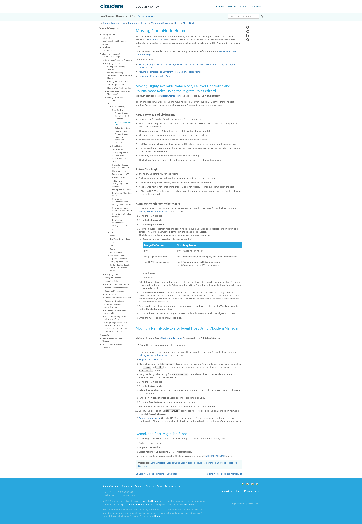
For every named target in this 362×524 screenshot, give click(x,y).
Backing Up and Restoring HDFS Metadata (122, 116)
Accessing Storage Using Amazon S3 (115, 311)
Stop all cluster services (150, 359)
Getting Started (108, 34)
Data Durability (118, 106)
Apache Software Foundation (135, 504)
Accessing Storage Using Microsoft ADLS (115, 317)
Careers (150, 486)
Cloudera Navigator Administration (112, 305)
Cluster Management (114, 22)
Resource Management (114, 290)
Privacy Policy (251, 490)
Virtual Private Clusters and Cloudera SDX (119, 92)
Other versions (147, 16)
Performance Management (116, 287)
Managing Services (161, 22)
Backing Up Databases (114, 300)
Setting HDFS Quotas (121, 189)
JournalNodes (118, 149)
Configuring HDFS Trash (120, 160)
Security (105, 334)
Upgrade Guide (108, 50)
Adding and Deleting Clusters (116, 68)
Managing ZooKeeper (119, 261)
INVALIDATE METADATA (214, 456)
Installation (107, 47)
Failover (198, 462)
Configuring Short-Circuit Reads (120, 154)
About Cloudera (110, 486)
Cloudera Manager (112, 56)
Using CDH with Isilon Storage (121, 215)
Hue (111, 232)
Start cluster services (149, 418)
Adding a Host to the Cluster (153, 211)
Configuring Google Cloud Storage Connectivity (115, 323)
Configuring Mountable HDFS (122, 194)
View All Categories (109, 28)
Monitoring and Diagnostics (116, 284)
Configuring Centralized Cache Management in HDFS (121, 201)
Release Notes (108, 37)
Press (159, 486)
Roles (230, 462)
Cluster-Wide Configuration (119, 88)
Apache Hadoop (151, 500)
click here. (189, 504)
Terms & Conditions (230, 490)
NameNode (220, 462)
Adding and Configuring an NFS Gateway (120, 183)
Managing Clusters (138, 22)
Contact (139, 486)
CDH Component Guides (112, 344)
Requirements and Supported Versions (115, 42)
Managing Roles (111, 280)
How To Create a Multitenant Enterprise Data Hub (117, 329)
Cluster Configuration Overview (118, 60)
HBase (112, 100)
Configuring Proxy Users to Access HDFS (122, 209)
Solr (111, 245)
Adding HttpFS (118, 177)
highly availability (157, 39)
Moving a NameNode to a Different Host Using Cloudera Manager (171, 71)
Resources (126, 486)
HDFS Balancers (119, 170)
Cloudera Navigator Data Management (112, 339)
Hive (111, 229)
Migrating (208, 462)
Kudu (112, 242)
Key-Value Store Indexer (120, 238)
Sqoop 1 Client (116, 252)
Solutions (256, 6)
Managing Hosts (111, 274)
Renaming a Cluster (115, 84)
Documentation (173, 486)
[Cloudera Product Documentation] (112, 6)
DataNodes (117, 145)
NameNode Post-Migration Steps (155, 76)
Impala (112, 235)
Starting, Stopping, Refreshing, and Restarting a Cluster (119, 75)
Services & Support (238, 6)
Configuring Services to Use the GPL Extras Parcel (120, 267)
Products (220, 6)
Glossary (106, 347)
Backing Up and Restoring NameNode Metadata (122, 138)
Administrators (157, 462)
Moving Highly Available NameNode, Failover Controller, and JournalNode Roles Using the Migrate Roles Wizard (187, 66)
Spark (112, 248)
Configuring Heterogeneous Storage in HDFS (119, 222)
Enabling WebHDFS (120, 174)
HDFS (177, 22)
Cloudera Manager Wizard (179, 462)
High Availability (111, 294)
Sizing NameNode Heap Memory (122, 129)
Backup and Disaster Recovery (117, 297)
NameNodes (189, 22)
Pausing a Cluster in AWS (118, 81)
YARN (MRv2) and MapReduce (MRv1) (118, 257)
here (157, 515)
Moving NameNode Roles (123, 123)
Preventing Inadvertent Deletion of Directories (122, 166)
